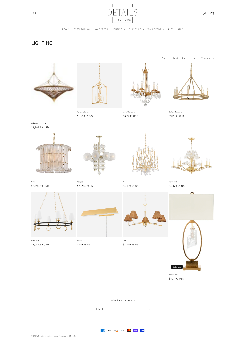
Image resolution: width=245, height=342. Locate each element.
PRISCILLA (81, 240)
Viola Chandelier (129, 112)
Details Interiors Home (48, 336)
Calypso (80, 182)
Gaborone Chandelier (39, 123)
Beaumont (173, 182)
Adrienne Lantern (83, 112)
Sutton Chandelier (175, 112)
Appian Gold (173, 274)
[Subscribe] (148, 309)
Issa (124, 240)
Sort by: (166, 58)
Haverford (35, 240)
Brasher (34, 182)
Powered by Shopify (67, 336)
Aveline (125, 182)
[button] (35, 13)
